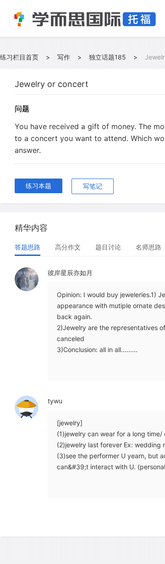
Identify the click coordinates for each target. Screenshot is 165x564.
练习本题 (38, 186)
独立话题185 (107, 57)
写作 (63, 57)
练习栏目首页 (19, 57)
